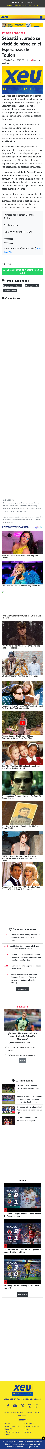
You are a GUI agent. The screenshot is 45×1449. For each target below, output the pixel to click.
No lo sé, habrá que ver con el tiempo (22, 1055)
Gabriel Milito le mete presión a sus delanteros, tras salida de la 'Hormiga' (25, 937)
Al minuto (27, 1432)
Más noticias (22, 989)
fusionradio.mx (17, 1412)
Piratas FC (8, 1429)
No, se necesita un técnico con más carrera (21, 1048)
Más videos (22, 1294)
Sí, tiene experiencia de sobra (19, 1043)
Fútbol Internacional (11, 1426)
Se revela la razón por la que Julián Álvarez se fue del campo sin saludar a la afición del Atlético (25, 957)
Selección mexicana (11, 1432)
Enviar (22, 1060)
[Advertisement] (22, 401)
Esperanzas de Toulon (12, 286)
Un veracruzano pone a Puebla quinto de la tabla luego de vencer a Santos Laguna (29, 1099)
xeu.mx (6, 1412)
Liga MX (7, 1423)
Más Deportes (29, 1423)
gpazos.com (22, 1415)
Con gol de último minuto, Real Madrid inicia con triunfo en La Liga (29, 1110)
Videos (26, 1429)
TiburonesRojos (9, 290)
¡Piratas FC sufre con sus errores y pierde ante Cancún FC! (28, 1088)
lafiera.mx (29, 1412)
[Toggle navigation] (41, 17)
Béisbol (7, 1435)
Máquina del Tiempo (31, 1426)
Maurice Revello (32, 286)
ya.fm (37, 1412)
